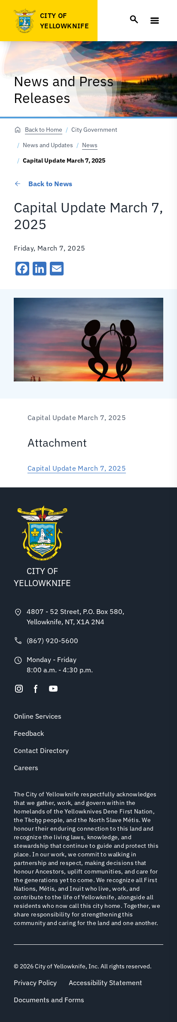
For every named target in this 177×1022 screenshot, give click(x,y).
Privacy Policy (35, 982)
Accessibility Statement (105, 982)
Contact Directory (41, 750)
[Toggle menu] (154, 20)
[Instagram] (19, 688)
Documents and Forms (49, 999)
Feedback (29, 733)
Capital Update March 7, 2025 (76, 468)
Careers (26, 767)
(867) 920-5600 (52, 640)
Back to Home (43, 129)
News (90, 145)
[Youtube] (53, 688)
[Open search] (134, 19)
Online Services (37, 716)
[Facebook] (36, 688)
